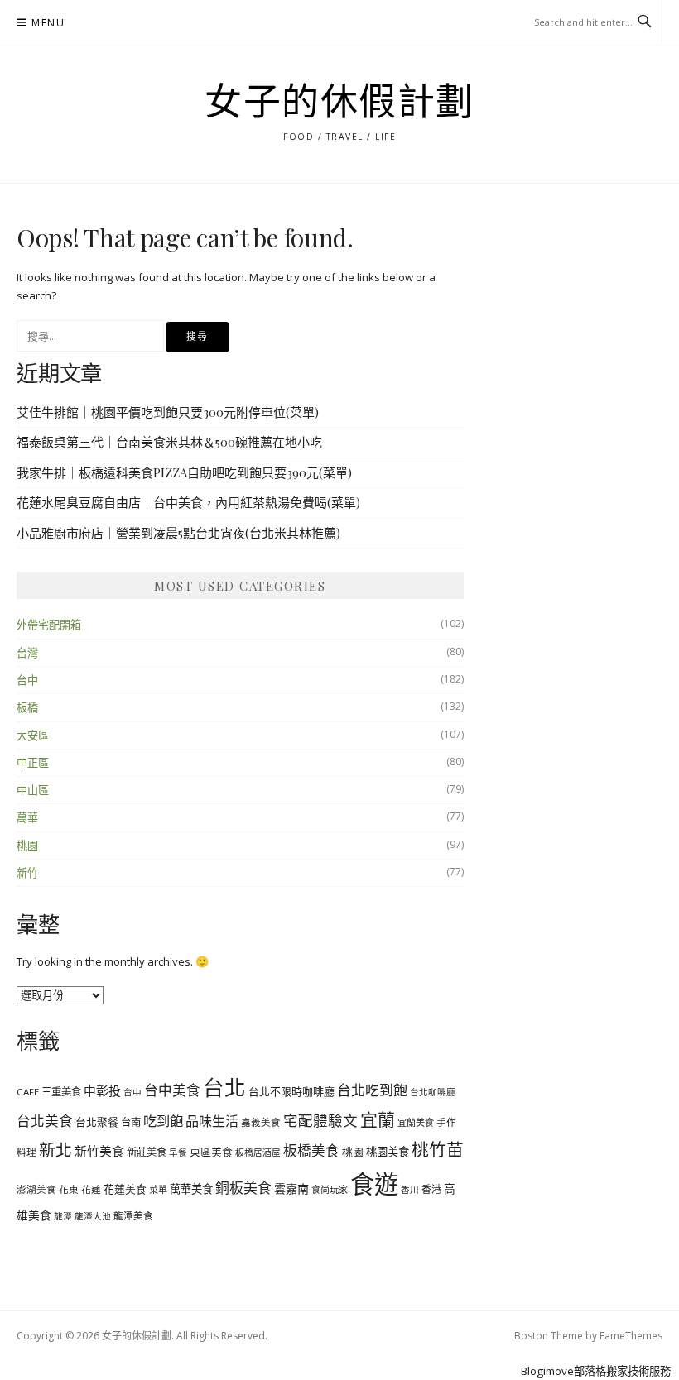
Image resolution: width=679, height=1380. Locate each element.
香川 (410, 1190)
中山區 (33, 790)
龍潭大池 (93, 1216)
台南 (131, 1122)
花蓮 (91, 1189)
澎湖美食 (36, 1189)
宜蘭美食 (415, 1122)
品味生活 (211, 1121)
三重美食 (61, 1092)
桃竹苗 (438, 1149)
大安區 (33, 735)
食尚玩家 (329, 1189)
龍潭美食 (133, 1216)
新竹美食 (99, 1151)
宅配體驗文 (320, 1120)
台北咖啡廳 (432, 1092)
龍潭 (63, 1216)
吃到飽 (163, 1121)
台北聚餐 (96, 1121)
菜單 (158, 1189)
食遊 (374, 1183)
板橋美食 (311, 1150)
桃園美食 (387, 1151)
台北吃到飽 (372, 1090)
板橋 (27, 707)
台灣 (27, 652)
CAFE (28, 1091)
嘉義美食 (261, 1122)
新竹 (27, 872)
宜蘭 (377, 1119)
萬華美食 (191, 1188)
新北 (55, 1149)
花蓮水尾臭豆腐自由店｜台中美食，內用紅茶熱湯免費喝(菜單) (188, 502)
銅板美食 (243, 1187)
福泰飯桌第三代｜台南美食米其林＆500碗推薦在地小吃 (169, 442)
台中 (27, 680)
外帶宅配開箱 (49, 624)
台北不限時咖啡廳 (291, 1091)
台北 (224, 1087)
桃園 (27, 845)
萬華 (27, 817)
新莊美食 (146, 1152)
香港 (431, 1189)
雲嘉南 (291, 1188)
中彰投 (102, 1090)
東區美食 (211, 1151)
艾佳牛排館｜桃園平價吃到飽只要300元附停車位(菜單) (168, 412)
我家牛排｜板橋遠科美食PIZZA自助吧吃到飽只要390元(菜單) (184, 472)
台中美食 (172, 1090)
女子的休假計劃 (339, 102)
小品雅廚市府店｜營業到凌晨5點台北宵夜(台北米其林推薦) (178, 533)
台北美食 (45, 1120)
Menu (48, 23)
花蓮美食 (125, 1188)
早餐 (178, 1152)
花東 (69, 1189)
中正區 (33, 762)
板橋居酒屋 (258, 1152)
